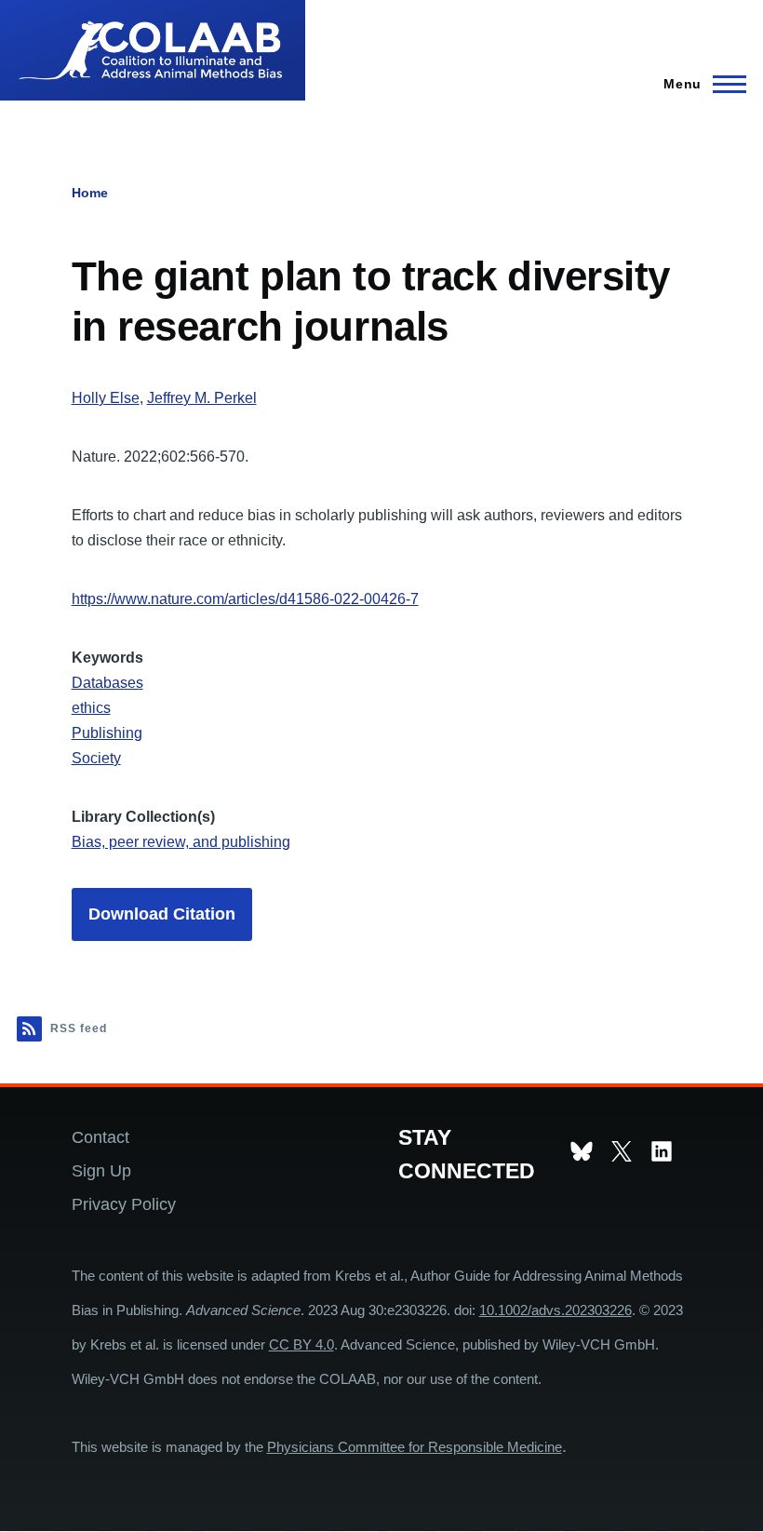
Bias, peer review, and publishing (181, 842)
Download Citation (161, 914)
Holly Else (106, 398)
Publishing (107, 733)
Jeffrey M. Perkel (202, 398)
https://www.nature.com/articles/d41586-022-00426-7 (245, 599)
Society (96, 758)
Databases (107, 683)
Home (90, 192)
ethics (91, 708)
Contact (100, 1137)
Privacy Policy (124, 1204)
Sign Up (101, 1170)
